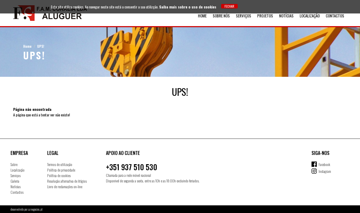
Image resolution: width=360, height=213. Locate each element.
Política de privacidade (61, 170)
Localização (310, 15)
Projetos (265, 15)
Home (202, 15)
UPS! (40, 46)
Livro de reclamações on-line (64, 186)
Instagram (325, 171)
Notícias (286, 15)
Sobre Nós (221, 15)
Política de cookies (59, 175)
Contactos (335, 15)
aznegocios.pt (35, 209)
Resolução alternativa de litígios (67, 181)
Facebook (324, 164)
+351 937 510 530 (131, 167)
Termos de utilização (59, 164)
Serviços (243, 15)
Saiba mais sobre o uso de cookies (187, 7)
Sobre (14, 164)
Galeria (15, 181)
